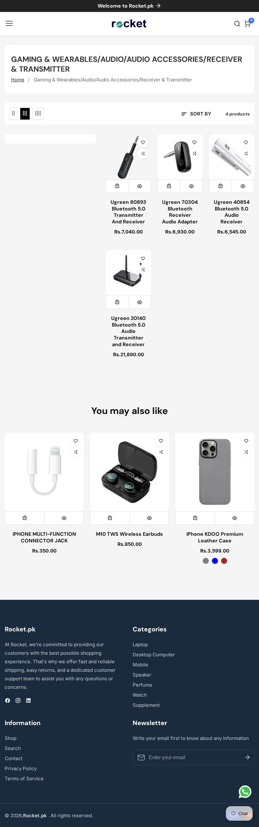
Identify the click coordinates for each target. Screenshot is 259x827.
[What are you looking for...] (238, 23)
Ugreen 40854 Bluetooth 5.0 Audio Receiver (232, 212)
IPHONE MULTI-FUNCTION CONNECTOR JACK (44, 537)
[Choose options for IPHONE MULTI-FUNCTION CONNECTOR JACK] (24, 518)
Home (17, 80)
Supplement (146, 705)
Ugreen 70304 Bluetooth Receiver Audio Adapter (180, 212)
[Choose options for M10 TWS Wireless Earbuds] (110, 518)
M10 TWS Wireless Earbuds (129, 534)
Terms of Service (24, 779)
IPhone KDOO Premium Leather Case (214, 537)
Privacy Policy (21, 768)
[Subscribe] (247, 757)
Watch (140, 695)
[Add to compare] (143, 153)
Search (13, 748)
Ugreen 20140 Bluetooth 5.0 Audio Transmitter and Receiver (128, 331)
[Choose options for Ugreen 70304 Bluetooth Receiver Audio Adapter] (169, 186)
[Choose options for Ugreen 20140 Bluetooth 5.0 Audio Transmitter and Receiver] (117, 302)
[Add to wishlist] (143, 142)
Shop (10, 738)
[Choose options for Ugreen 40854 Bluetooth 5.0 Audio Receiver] (220, 186)
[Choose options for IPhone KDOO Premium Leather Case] (195, 518)
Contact (13, 758)
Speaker (142, 675)
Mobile (140, 665)
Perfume (142, 685)
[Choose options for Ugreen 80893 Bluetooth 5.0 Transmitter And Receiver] (117, 186)
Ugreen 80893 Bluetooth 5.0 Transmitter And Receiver (128, 212)
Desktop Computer (154, 655)
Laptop (140, 644)
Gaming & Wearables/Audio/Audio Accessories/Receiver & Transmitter (113, 80)
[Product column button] (13, 113)
